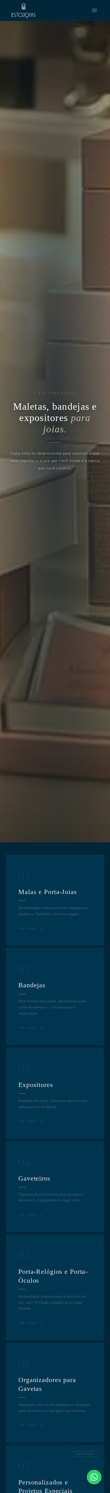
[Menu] (94, 10)
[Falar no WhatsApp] (94, 1477)
